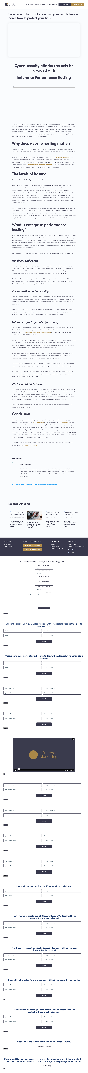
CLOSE (5, 613)
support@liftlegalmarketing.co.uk (77, 546)
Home (27, 4)
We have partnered (38, 422)
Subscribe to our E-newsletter (33, 545)
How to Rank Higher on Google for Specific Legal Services (53, 523)
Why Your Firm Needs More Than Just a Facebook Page (70, 523)
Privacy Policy (7, 544)
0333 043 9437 (73, 544)
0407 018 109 (44, 1061)
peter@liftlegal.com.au (30, 445)
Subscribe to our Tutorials (33, 549)
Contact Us (54, 4)
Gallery (37, 4)
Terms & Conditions (9, 546)
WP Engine (65, 422)
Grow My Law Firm (77, 4)
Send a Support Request (44, 608)
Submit (44, 641)
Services (32, 4)
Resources (42, 4)
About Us (48, 4)
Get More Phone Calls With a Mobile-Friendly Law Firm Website (34, 525)
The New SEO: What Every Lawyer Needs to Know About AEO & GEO (17, 523)
